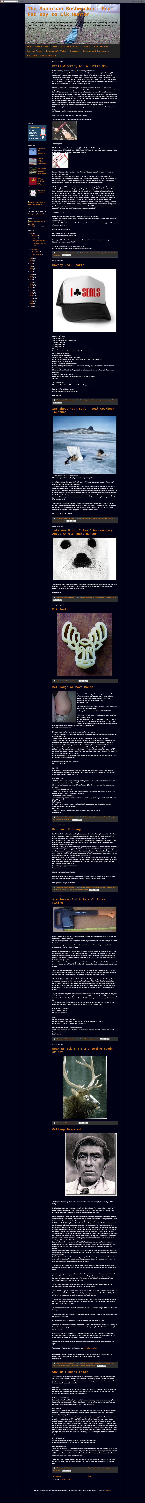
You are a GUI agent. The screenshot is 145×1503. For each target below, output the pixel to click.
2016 (31, 282)
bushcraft (85, 253)
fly (104, 887)
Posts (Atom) (66, 1479)
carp (94, 887)
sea (108, 400)
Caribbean (89, 887)
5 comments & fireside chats (65, 1039)
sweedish (62, 521)
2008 (31, 303)
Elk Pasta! (61, 609)
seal (111, 518)
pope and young (111, 597)
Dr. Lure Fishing (66, 829)
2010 (31, 298)
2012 (31, 293)
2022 (31, 266)
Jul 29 (35, 238)
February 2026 (36, 254)
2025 (31, 258)
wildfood (112, 400)
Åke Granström (86, 518)
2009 (31, 301)
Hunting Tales (34, 51)
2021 (31, 269)
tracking (92, 1365)
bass (83, 887)
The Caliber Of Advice (41, 191)
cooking (84, 400)
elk (83, 817)
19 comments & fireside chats (66, 1468)
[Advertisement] (37, 90)
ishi (101, 817)
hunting (100, 253)
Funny (87, 46)
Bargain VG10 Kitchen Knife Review (41, 161)
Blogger (107, 1490)
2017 (31, 279)
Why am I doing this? (70, 1372)
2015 (31, 285)
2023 (31, 263)
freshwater (109, 887)
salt (68, 889)
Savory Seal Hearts (68, 265)
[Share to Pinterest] (70, 255)
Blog (29, 46)
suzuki (86, 889)
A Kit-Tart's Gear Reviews (41, 56)
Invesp (42, 226)
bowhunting (85, 597)
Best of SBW (41, 46)
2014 (31, 287)
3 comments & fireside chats (65, 1363)
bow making (89, 1363)
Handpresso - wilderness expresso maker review (41, 171)
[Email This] (63, 255)
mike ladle (59, 889)
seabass (74, 889)
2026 (31, 233)
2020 (31, 271)
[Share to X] (66, 255)
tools (113, 253)
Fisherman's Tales (56, 51)
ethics (90, 400)
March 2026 (35, 252)
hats (93, 400)
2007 (31, 306)
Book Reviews (101, 46)
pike (64, 889)
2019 (31, 274)
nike (109, 817)
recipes (104, 518)
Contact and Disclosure (96, 51)
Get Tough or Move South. (73, 687)
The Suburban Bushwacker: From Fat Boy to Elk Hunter (70, 11)
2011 (31, 295)
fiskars (87, 1039)
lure (54, 889)
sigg (61, 819)
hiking (95, 253)
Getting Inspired (66, 1129)
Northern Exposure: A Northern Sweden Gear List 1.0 (39, 242)
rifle (103, 1468)
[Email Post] (54, 253)
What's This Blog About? (66, 46)
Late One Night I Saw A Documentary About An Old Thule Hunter (82, 532)
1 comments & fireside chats (65, 817)
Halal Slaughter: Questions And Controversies (37, 182)
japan (114, 887)
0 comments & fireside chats (65, 253)
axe (83, 1039)
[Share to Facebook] (68, 255)
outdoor (106, 253)
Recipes (74, 51)
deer (109, 1363)
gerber (92, 1039)
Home (89, 1476)
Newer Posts (57, 1476)
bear (83, 1363)
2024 (31, 260)
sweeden (55, 521)
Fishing (33, 226)
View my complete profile (36, 214)
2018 (31, 277)
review (96, 1039)
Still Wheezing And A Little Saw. (80, 66)
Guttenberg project (90, 1348)
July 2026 (34, 235)
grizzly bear (56, 1365)
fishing (100, 887)
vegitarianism (110, 1468)
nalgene (105, 817)
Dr (97, 887)
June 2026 (35, 249)
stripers (80, 889)
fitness (91, 253)
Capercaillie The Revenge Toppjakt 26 (41, 151)
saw (110, 253)
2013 (31, 290)
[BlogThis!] (64, 255)
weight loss (56, 255)
